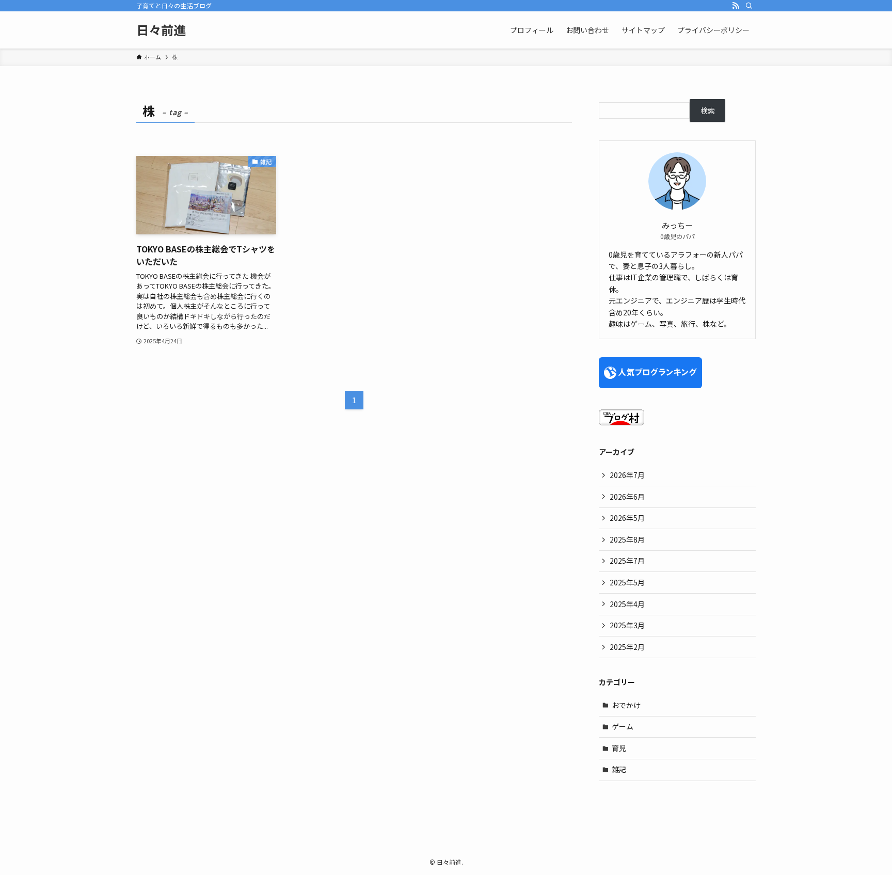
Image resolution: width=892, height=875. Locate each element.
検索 (707, 110)
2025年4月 (627, 604)
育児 (619, 748)
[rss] (735, 5)
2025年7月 (627, 560)
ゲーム (622, 726)
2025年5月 (627, 582)
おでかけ (626, 705)
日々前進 (161, 30)
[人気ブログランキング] (650, 385)
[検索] (749, 5)
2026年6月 (627, 496)
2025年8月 (627, 539)
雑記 (619, 769)
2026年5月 (627, 518)
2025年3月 (627, 625)
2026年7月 (627, 475)
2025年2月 (627, 647)
